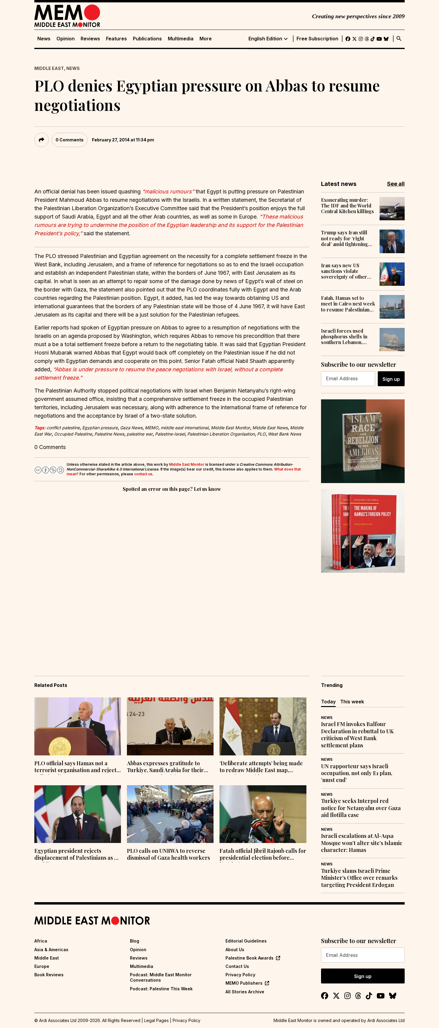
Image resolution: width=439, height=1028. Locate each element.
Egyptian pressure (100, 427)
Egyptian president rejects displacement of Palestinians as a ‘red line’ (75, 854)
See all (396, 184)
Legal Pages (156, 1020)
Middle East (49, 68)
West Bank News (284, 433)
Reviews (90, 39)
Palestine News (109, 433)
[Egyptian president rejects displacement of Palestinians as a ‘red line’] (77, 814)
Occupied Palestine (73, 433)
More (205, 39)
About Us (234, 949)
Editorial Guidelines (246, 940)
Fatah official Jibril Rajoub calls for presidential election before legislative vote (263, 854)
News (43, 39)
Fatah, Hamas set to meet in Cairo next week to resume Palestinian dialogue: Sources (348, 303)
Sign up (391, 379)
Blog (134, 940)
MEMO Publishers (244, 983)
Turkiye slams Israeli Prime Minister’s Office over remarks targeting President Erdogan (359, 877)
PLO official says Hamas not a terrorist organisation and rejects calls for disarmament (76, 767)
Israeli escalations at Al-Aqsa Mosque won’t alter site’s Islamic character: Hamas (361, 843)
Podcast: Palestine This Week (161, 988)
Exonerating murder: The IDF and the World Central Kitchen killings (347, 205)
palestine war (140, 433)
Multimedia (181, 39)
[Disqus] (171, 575)
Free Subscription (317, 39)
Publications (147, 39)
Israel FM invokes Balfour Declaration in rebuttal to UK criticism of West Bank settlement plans (357, 735)
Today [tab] (328, 702)
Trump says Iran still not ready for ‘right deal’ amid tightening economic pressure (344, 238)
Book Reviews (49, 974)
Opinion (65, 39)
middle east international (184, 427)
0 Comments (70, 139)
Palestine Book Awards (249, 957)
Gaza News (131, 427)
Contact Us (237, 966)
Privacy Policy (240, 974)
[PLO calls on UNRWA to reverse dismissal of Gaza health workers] (170, 814)
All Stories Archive (244, 991)
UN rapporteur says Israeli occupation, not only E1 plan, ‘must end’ (356, 773)
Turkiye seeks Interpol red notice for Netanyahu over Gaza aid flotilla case (361, 808)
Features (116, 39)
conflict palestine (63, 427)
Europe (41, 966)
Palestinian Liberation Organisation (221, 433)
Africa (40, 940)
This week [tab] (352, 702)
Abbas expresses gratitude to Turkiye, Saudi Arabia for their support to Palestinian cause (165, 767)
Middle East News (270, 427)
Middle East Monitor (230, 427)
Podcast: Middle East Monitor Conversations (161, 977)
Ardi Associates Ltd (386, 1020)
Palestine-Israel (170, 433)
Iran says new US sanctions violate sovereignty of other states (344, 271)
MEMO (151, 427)
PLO (261, 433)
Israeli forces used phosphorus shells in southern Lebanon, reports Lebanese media (344, 336)
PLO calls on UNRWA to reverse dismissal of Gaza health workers (168, 854)
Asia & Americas (51, 949)
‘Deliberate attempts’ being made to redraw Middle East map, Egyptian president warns (261, 767)
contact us (143, 474)
